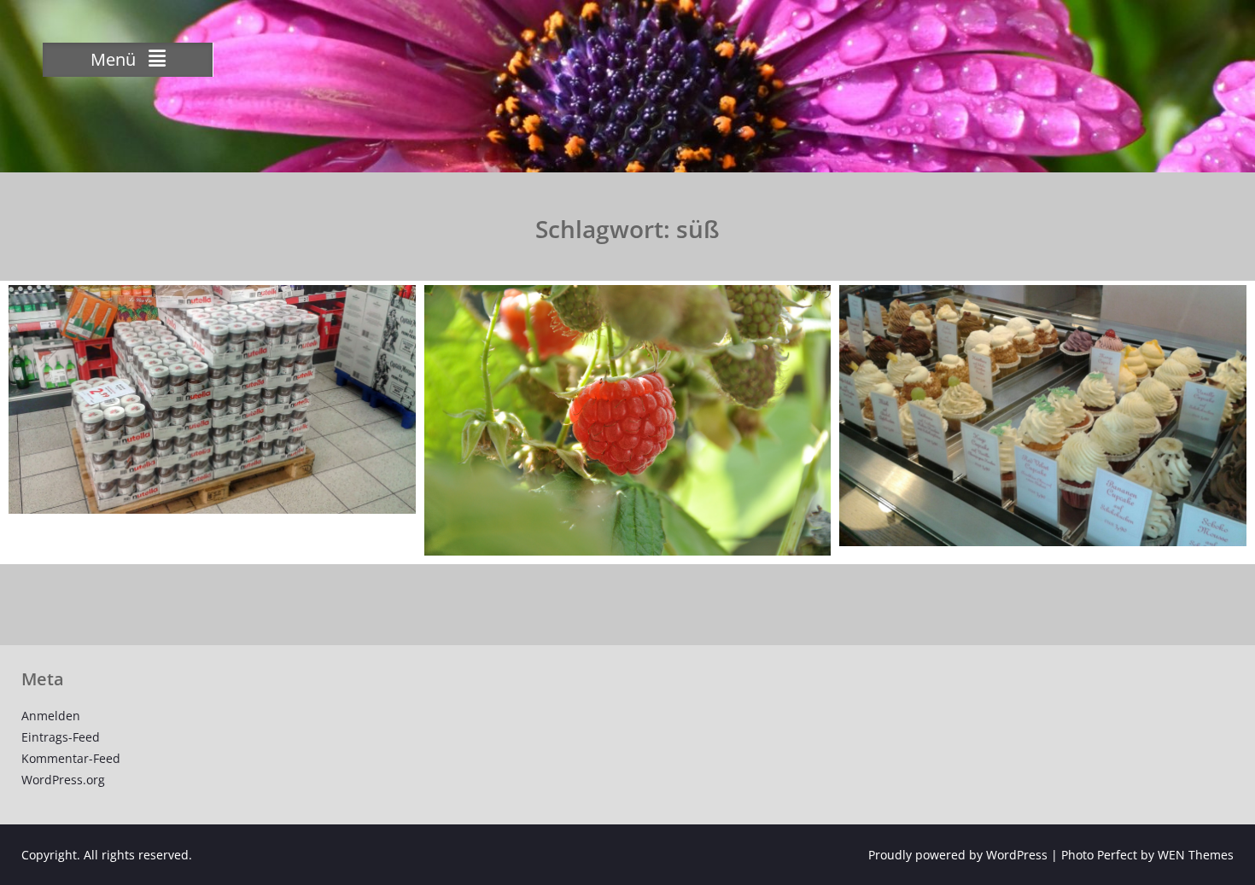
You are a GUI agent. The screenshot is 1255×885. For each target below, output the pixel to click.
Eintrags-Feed (60, 737)
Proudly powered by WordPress (958, 855)
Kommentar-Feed (70, 758)
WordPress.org (63, 779)
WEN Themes (1196, 855)
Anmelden (50, 715)
